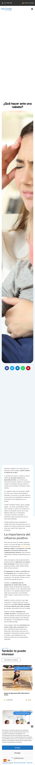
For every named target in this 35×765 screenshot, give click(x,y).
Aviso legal (29, 762)
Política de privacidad (20, 762)
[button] (32, 726)
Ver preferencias (17, 758)
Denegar (17, 753)
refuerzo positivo (25, 546)
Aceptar (17, 748)
